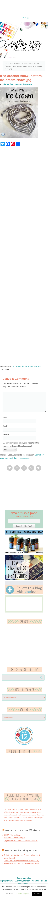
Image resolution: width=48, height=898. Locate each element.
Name (6, 417)
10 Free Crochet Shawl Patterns (27, 367)
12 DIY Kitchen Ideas (12, 835)
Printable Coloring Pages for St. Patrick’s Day (21, 861)
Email (5, 426)
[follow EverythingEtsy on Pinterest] (24, 753)
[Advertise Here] (23, 801)
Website (6, 434)
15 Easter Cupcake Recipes (14, 838)
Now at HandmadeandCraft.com (22, 830)
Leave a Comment (23, 84)
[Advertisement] (24, 257)
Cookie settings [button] (23, 894)
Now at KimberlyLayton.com (20, 850)
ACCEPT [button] (37, 894)
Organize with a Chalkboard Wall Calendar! (21, 841)
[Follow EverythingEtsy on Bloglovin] (24, 594)
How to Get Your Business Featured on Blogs (21, 864)
